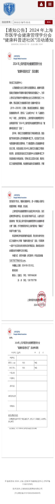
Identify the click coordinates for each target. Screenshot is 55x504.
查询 (49, 22)
